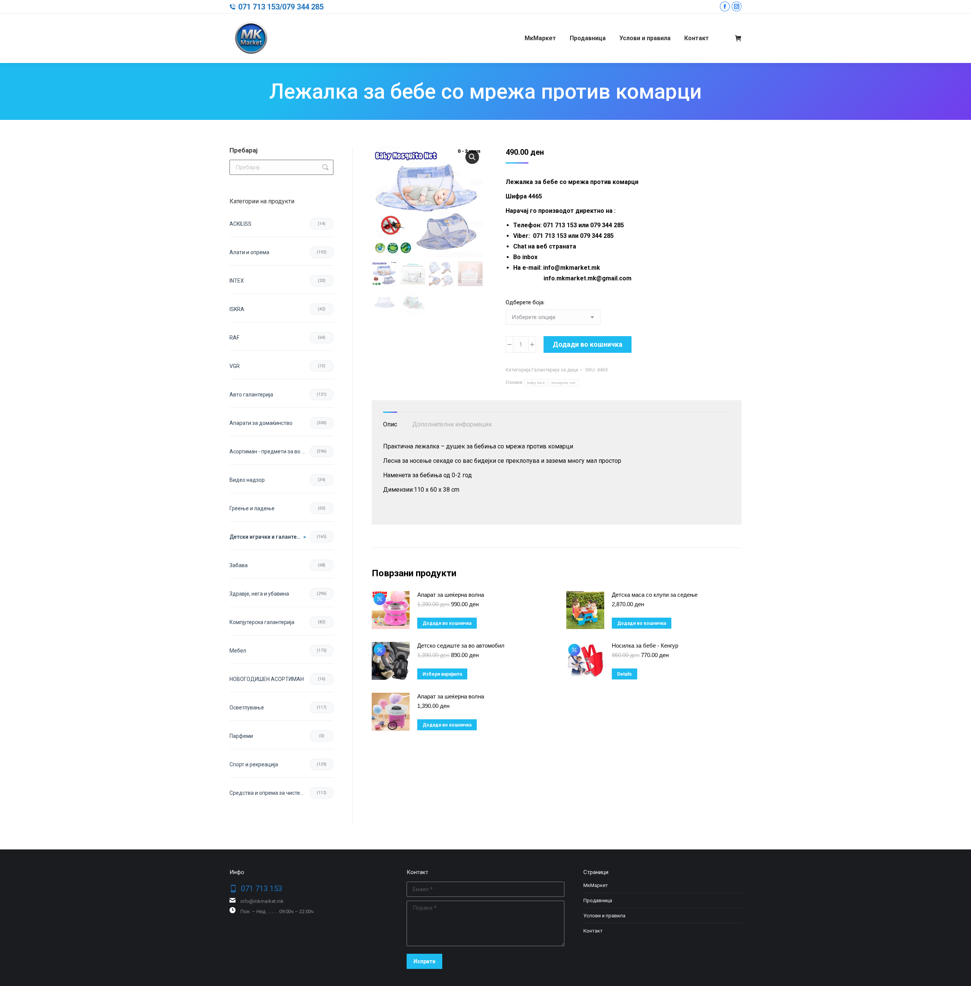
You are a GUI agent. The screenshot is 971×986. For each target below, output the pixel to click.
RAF (234, 338)
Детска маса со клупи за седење (655, 594)
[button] (472, 157)
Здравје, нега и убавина (259, 594)
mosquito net (563, 383)
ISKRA (236, 309)
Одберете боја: (525, 302)
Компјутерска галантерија (261, 622)
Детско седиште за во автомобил (460, 645)
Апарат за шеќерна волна (450, 594)
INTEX (236, 281)
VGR (234, 366)
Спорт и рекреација (253, 764)
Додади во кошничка (587, 344)
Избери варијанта (442, 674)
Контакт (593, 931)
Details (624, 674)
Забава (238, 565)
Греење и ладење (252, 508)
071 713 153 (259, 6)
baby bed (536, 383)
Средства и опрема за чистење (268, 793)
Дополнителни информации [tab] (452, 424)
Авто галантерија (251, 395)
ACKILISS (240, 224)
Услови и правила (604, 915)
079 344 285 (303, 6)
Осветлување (246, 708)
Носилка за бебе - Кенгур (645, 645)
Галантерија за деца (555, 370)
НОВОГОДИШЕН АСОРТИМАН (266, 679)
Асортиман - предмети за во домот (269, 451)
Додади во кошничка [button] (447, 623)
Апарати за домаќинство (260, 423)
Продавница (597, 900)
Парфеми (241, 736)
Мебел (237, 651)
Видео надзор (247, 480)
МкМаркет (595, 885)
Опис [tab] (390, 424)
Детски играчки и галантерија (267, 537)
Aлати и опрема (249, 252)
